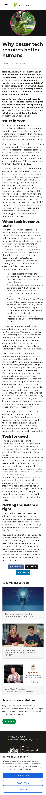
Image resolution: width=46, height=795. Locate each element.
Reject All (23, 789)
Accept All (23, 775)
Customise (23, 783)
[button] (6, 5)
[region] (23, 774)
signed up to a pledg (12, 89)
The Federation (13, 80)
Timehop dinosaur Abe (18, 285)
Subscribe (9, 721)
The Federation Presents (23, 110)
